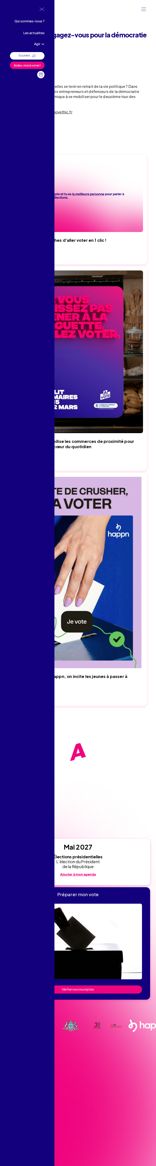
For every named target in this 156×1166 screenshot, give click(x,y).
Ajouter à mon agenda (78, 874)
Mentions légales (16, 1134)
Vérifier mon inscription (78, 989)
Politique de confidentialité (22, 1141)
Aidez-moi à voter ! (27, 65)
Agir (37, 44)
